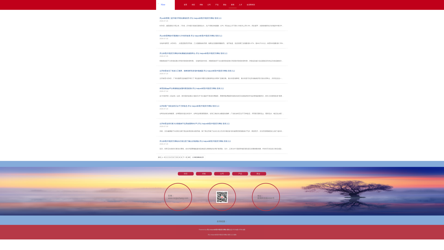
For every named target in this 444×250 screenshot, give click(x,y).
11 (181, 157)
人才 (240, 5)
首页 (185, 5)
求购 (201, 5)
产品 (217, 5)
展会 (224, 5)
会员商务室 (251, 5)
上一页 (163, 157)
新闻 (232, 5)
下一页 (185, 157)
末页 (189, 157)
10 (179, 157)
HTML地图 (242, 229)
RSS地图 (235, 229)
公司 (209, 5)
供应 (193, 5)
